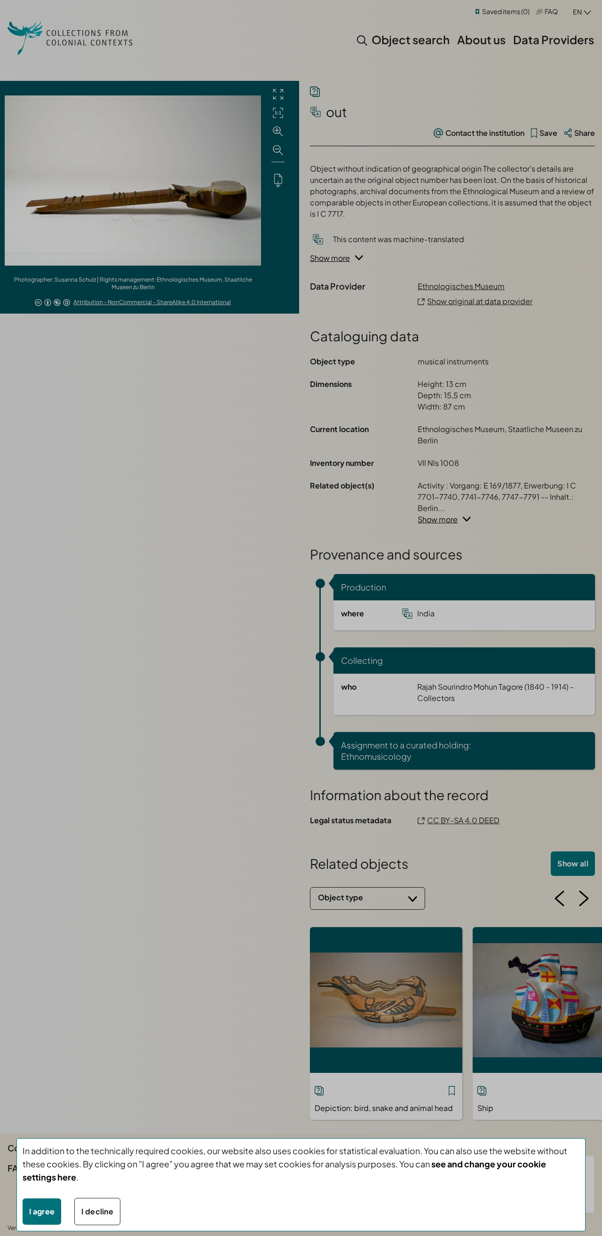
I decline (97, 1211)
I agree (42, 1211)
